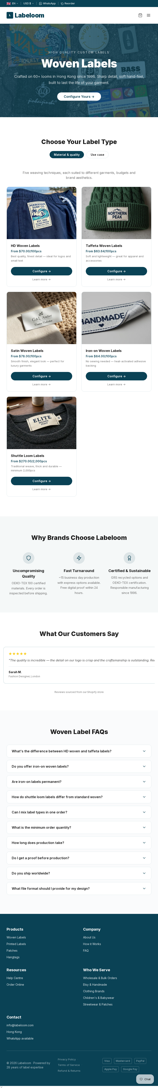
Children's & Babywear (98, 997)
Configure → (42, 271)
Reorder (70, 3)
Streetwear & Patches (98, 1004)
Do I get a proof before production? (40, 858)
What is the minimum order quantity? (41, 827)
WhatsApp (49, 3)
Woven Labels (16, 937)
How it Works (92, 944)
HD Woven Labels (25, 246)
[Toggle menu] (148, 15)
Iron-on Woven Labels (104, 351)
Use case (97, 154)
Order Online (15, 984)
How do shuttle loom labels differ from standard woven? (57, 797)
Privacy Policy (67, 1059)
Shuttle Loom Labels (27, 456)
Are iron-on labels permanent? (37, 782)
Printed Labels (16, 944)
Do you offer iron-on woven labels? (40, 766)
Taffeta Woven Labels (104, 246)
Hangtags (13, 957)
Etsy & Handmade (95, 984)
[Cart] (140, 15)
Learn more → (42, 279)
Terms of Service (69, 1065)
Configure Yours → (79, 96)
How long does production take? (38, 843)
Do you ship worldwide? (31, 873)
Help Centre (15, 978)
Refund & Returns (69, 1070)
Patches (12, 950)
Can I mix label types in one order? (39, 812)
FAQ (86, 950)
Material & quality (67, 154)
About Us (89, 937)
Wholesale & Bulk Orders (100, 978)
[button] (1, 1087)
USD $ (27, 3)
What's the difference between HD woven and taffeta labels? (62, 751)
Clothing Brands (94, 991)
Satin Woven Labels (27, 351)
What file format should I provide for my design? (51, 888)
